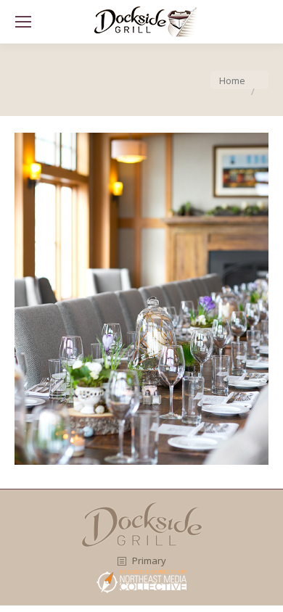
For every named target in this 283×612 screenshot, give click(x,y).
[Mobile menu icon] (23, 21)
